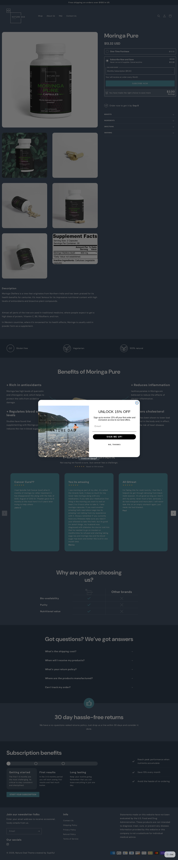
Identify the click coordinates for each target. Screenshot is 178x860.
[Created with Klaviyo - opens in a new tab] (89, 458)
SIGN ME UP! (114, 437)
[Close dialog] (137, 402)
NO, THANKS (114, 445)
